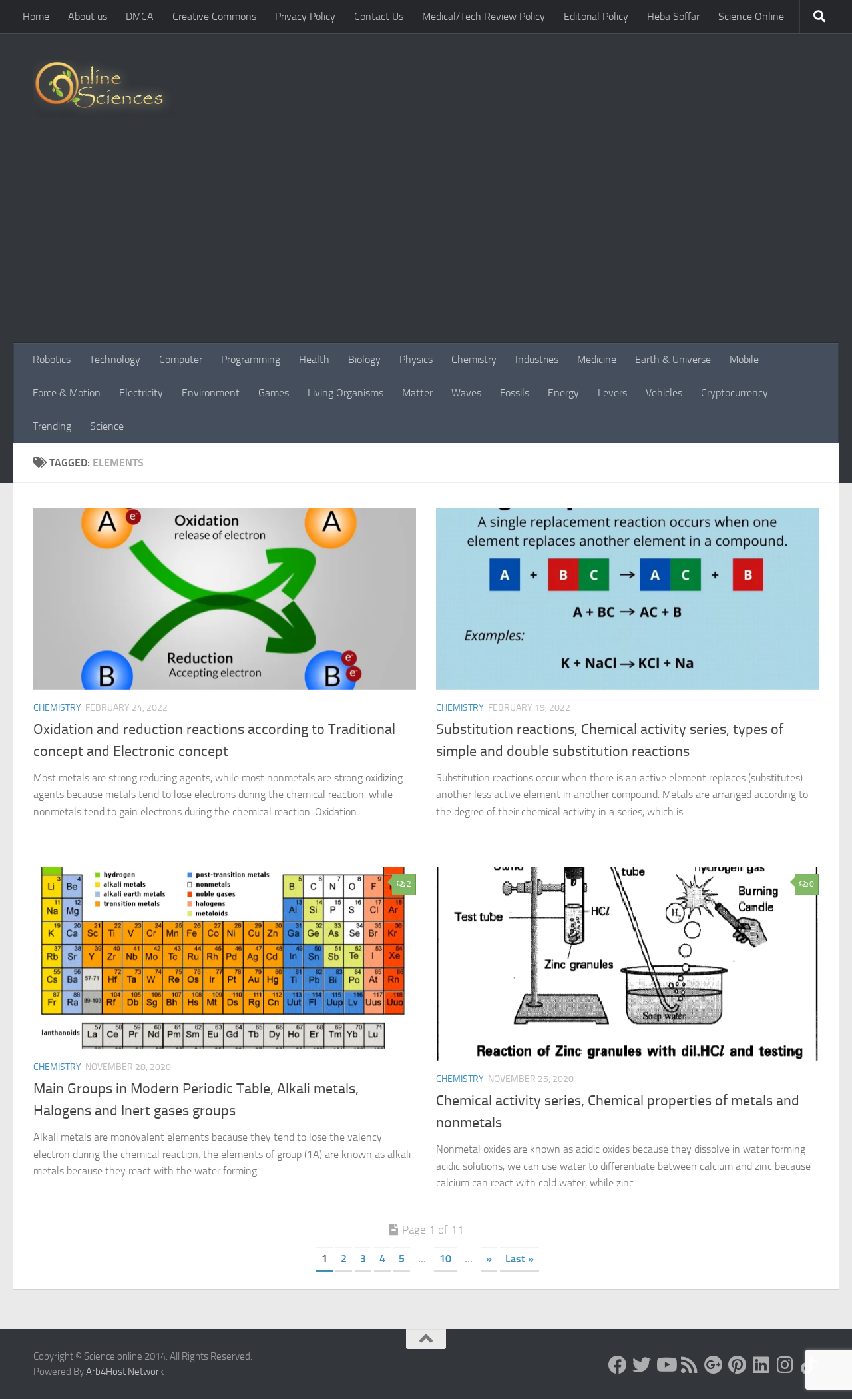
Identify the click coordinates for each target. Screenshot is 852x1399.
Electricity (141, 392)
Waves (466, 392)
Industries (536, 359)
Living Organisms (345, 392)
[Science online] (617, 1365)
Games (273, 392)
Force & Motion (67, 392)
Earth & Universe (673, 359)
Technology (114, 359)
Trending (52, 426)
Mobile (744, 359)
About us (87, 16)
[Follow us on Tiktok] (809, 1365)
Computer (180, 359)
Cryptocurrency (734, 392)
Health (314, 359)
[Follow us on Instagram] (785, 1365)
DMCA (140, 16)
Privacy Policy (305, 16)
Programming (250, 359)
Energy (563, 392)
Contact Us (378, 16)
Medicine (596, 359)
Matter (417, 392)
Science (107, 426)
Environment (211, 392)
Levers (612, 392)
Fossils (514, 392)
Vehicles (664, 392)
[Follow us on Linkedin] (761, 1365)
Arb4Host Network (125, 1372)
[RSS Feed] (689, 1365)
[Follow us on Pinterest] (737, 1365)
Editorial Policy (596, 16)
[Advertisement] (426, 243)
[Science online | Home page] (104, 88)
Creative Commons (214, 16)
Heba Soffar (673, 16)
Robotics (52, 359)
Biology (364, 359)
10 (445, 1258)
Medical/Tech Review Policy (483, 16)
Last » (519, 1258)
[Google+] (713, 1365)
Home (36, 16)
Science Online (751, 16)
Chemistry (474, 359)
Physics (416, 359)
